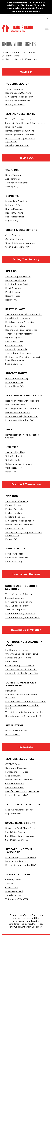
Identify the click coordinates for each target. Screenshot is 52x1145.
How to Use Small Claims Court (20, 828)
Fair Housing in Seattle (16, 349)
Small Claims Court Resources (19, 836)
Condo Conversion (14, 345)
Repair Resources (13, 288)
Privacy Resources (14, 382)
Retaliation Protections (16, 730)
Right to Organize (14, 338)
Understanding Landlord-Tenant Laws (21, 59)
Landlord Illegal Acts (15, 517)
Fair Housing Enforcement (18, 658)
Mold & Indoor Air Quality (17, 284)
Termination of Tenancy (16, 183)
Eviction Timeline (13, 513)
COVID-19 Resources (15, 764)
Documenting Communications (20, 857)
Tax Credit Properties (15, 610)
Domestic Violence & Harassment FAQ (23, 716)
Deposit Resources (14, 209)
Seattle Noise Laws (14, 341)
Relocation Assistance (15, 280)
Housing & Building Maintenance (21, 330)
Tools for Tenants (12, 56)
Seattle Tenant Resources (17, 353)
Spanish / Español (13, 880)
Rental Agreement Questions (19, 131)
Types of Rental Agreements (19, 119)
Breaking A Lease (13, 127)
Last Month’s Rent (14, 205)
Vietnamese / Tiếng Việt (16, 899)
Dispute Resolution (14, 787)
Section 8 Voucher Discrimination (21, 669)
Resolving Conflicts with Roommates (22, 408)
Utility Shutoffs (12, 460)
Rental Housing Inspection (18, 318)
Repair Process (12, 296)
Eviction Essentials (14, 509)
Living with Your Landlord (17, 412)
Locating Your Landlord (16, 861)
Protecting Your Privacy (16, 378)
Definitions (10, 691)
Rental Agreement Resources (19, 135)
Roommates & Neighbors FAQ (19, 420)
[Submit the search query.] (47, 18)
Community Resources (16, 768)
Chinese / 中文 (11, 887)
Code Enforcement (14, 783)
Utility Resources (13, 468)
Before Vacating (13, 175)
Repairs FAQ (11, 300)
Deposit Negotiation (15, 217)
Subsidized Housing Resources (20, 613)
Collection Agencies (14, 239)
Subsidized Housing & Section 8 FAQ (22, 617)
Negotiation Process (15, 405)
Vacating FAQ (11, 187)
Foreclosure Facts (14, 554)
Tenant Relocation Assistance (19, 334)
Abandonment (12, 179)
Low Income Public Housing (19, 602)
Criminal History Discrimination (19, 665)
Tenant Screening (14, 89)
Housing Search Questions (18, 93)
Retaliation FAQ (12, 734)
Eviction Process (13, 505)
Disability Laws (12, 662)
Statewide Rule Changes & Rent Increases (25, 123)
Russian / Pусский (14, 891)
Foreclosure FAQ (13, 561)
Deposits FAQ (11, 221)
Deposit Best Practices (16, 201)
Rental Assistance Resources (19, 525)
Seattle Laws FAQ (13, 364)
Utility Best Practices (15, 456)
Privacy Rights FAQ (14, 386)
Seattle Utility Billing (15, 326)
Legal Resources (13, 776)
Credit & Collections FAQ (17, 247)
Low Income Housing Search (19, 97)
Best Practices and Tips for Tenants (20, 52)
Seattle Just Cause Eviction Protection (23, 314)
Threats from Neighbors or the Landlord (24, 712)
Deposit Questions (14, 213)
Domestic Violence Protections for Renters (25, 701)
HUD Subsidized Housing (17, 606)
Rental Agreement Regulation (20, 322)
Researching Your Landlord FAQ (20, 865)
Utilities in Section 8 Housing (19, 464)
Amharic (9, 883)
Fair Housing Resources (16, 650)
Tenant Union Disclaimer (30, 927)
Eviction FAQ (11, 539)
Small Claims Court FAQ (16, 840)
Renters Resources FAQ (16, 795)
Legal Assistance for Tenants (19, 810)
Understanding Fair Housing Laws (21, 654)
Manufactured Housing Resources (22, 791)
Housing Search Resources (18, 101)
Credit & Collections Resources (20, 243)
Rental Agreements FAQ (17, 145)
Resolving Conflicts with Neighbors (22, 401)
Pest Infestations (13, 292)
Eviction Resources (14, 528)
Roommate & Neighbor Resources (21, 416)
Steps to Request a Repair (17, 276)
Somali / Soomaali (13, 895)
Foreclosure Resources (16, 558)
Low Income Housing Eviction (19, 521)
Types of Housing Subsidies (18, 594)
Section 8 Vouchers (14, 598)
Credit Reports (12, 235)
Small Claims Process (15, 832)
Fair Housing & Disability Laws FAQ (21, 673)
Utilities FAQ (11, 472)
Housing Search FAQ (15, 104)
